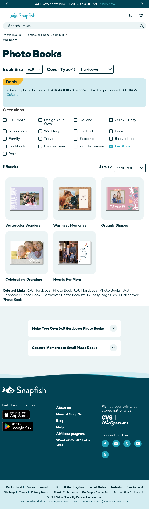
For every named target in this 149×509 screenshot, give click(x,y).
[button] (4, 15)
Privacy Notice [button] (40, 492)
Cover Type (59, 69)
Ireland (44, 487)
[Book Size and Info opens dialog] (73, 69)
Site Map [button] (9, 492)
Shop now (19, 4)
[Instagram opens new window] (117, 442)
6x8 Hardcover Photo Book (49, 290)
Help (60, 427)
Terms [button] (23, 492)
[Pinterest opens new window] (128, 442)
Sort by (105, 166)
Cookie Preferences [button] (66, 492)
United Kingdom (74, 487)
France (30, 487)
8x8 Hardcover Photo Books (97, 290)
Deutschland (14, 487)
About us (63, 408)
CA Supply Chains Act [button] (95, 492)
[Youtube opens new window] (139, 442)
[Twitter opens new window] (107, 453)
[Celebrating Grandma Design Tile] (26, 252)
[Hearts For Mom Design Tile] (74, 252)
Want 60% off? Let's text (73, 442)
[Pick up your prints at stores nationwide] (107, 417)
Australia (116, 487)
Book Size (13, 69)
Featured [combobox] (124, 168)
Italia (56, 487)
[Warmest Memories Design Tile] (74, 198)
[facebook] (107, 442)
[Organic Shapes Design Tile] (122, 198)
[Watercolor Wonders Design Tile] (26, 198)
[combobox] (74, 25)
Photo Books (12, 35)
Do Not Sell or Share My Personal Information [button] (74, 497)
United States (97, 487)
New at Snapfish (70, 414)
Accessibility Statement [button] (129, 492)
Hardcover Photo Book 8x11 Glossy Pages (77, 295)
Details (12, 94)
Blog (59, 420)
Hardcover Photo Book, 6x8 (44, 35)
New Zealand (135, 487)
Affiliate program (70, 434)
